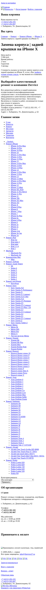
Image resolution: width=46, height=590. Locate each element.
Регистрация (21, 9)
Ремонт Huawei (12, 351)
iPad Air (14, 240)
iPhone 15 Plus (16, 159)
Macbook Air (16, 255)
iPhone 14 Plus (16, 168)
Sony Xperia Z (16, 321)
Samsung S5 (15, 412)
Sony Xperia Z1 (17, 316)
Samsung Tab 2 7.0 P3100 (21, 445)
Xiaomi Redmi (16, 349)
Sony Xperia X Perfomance (21, 290)
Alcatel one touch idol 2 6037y (23, 454)
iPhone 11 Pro (16, 194)
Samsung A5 (16, 421)
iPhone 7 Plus (16, 211)
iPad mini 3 (15, 242)
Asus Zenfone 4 (17, 384)
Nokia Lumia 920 (18, 462)
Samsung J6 (15, 430)
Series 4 (14, 273)
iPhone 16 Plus (16, 150)
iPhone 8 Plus (16, 207)
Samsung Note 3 (17, 441)
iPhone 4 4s (15, 231)
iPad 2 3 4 (15, 246)
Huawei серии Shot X (19, 371)
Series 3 (14, 275)
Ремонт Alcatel (12, 447)
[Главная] (5, 7)
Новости (9, 124)
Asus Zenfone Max (18, 395)
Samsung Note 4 (17, 438)
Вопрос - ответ (7, 571)
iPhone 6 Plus (16, 220)
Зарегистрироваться (9, 563)
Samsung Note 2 (17, 443)
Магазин (9, 133)
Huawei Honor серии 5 (20, 364)
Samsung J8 (15, 425)
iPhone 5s (14, 225)
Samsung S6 (15, 410)
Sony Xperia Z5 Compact (21, 305)
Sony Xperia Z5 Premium (21, 301)
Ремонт (14, 36)
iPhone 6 (14, 222)
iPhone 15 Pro (16, 157)
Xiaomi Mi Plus (17, 342)
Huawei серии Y (17, 375)
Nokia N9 (15, 473)
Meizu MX (15, 329)
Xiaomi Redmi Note (18, 347)
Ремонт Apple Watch (14, 264)
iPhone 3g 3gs (16, 233)
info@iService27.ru (27, 554)
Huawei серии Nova (19, 373)
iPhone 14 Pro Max (18, 163)
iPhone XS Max (17, 200)
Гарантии (10, 135)
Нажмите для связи (15, 588)
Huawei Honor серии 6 (20, 362)
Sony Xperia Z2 (17, 314)
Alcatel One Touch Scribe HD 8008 (25, 449)
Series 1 (14, 279)
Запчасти (9, 131)
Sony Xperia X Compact (20, 294)
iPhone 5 (14, 229)
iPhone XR (15, 198)
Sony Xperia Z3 (17, 310)
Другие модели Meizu (20, 336)
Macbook (9, 251)
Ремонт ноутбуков (13, 281)
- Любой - (10, 142)
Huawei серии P (17, 369)
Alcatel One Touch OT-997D (22, 458)
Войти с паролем (35, 9)
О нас (8, 122)
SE (12, 266)
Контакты (10, 137)
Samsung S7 (15, 408)
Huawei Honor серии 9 (20, 355)
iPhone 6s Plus (16, 216)
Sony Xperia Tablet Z (19, 323)
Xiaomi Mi (15, 340)
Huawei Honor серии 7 (20, 360)
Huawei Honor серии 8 (20, 358)
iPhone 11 (15, 196)
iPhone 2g (15, 235)
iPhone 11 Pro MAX (19, 192)
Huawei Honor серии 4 (20, 366)
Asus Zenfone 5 (17, 382)
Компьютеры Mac (13, 257)
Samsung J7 (15, 428)
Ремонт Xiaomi (12, 338)
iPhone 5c (15, 227)
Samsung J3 (15, 434)
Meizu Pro (15, 331)
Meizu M (14, 327)
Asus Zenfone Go (18, 390)
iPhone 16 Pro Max (18, 146)
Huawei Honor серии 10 (20, 353)
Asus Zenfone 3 (17, 386)
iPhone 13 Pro (16, 174)
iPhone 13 (15, 176)
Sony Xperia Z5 (17, 303)
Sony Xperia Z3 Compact (21, 312)
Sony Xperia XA (17, 299)
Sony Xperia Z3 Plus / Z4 (21, 307)
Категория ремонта (9, 477)
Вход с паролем (7, 567)
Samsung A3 (16, 423)
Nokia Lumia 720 (18, 467)
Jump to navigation (8, 3)
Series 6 (14, 268)
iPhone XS (15, 203)
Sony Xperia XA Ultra (19, 297)
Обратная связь (7, 575)
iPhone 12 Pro (16, 183)
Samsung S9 (15, 404)
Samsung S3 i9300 (18, 417)
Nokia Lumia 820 (18, 465)
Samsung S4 (15, 414)
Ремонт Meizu (11, 325)
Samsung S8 (15, 406)
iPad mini (14, 244)
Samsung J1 (15, 436)
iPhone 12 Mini (17, 187)
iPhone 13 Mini (17, 179)
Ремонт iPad (11, 238)
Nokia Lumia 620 (18, 469)
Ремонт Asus (11, 377)
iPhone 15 (15, 161)
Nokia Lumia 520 (18, 471)
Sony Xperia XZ (17, 288)
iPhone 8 (14, 209)
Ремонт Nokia (11, 460)
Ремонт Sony (11, 286)
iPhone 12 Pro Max (18, 181)
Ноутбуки (15, 283)
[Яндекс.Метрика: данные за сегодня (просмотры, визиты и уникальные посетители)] (9, 586)
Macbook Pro (16, 253)
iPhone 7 (14, 214)
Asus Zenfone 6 (17, 379)
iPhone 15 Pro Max (18, 155)
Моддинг (10, 129)
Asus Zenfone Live (18, 393)
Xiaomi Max (16, 345)
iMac (13, 259)
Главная (4, 36)
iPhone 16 (15, 152)
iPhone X (38, 36)
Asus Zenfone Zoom (19, 399)
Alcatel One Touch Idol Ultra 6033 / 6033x (27, 456)
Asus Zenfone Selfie (19, 397)
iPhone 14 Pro (16, 166)
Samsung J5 (15, 432)
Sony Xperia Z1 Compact (21, 318)
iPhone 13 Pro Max (18, 172)
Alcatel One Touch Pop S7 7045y (24, 452)
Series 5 (14, 270)
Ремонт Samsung (13, 401)
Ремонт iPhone (26, 36)
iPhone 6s (14, 218)
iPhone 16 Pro (16, 148)
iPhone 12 (15, 185)
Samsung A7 (16, 419)
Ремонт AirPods (12, 262)
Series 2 (14, 277)
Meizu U (14, 334)
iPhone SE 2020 (17, 190)
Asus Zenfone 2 (17, 388)
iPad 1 (13, 249)
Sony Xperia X (17, 292)
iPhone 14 (15, 170)
